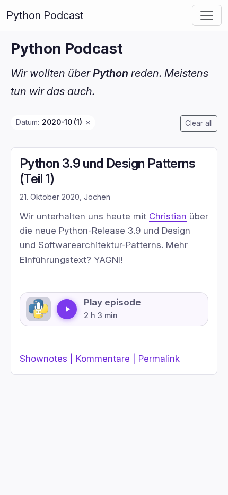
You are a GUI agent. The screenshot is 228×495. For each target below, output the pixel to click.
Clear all (199, 123)
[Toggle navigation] (207, 15)
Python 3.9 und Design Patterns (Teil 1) (107, 171)
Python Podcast (45, 15)
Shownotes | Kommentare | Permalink (100, 358)
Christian (168, 216)
